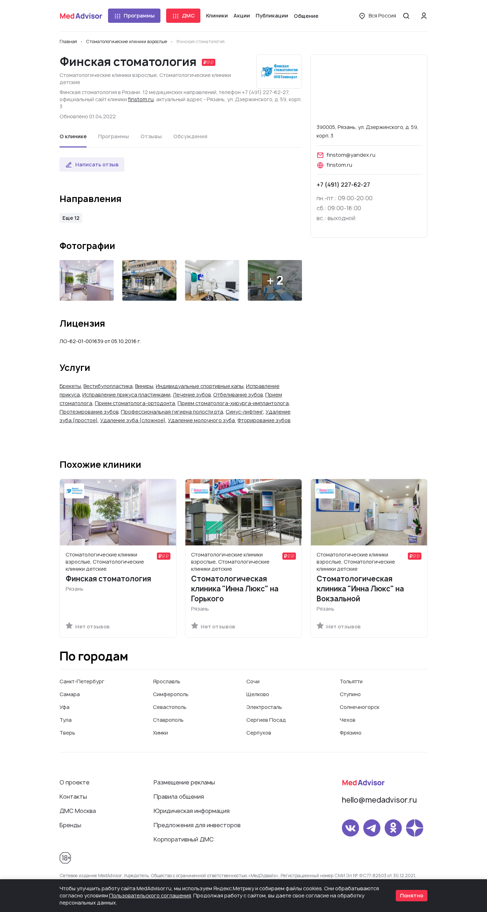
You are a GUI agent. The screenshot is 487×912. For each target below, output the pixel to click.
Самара (70, 694)
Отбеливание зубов (238, 394)
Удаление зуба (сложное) (132, 420)
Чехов (347, 719)
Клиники (217, 15)
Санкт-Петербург (82, 681)
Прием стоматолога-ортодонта (135, 403)
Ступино (350, 694)
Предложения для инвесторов (197, 825)
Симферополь (171, 694)
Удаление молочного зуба (201, 420)
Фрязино (351, 732)
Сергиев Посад (266, 719)
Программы (139, 15)
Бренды (70, 825)
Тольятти (351, 681)
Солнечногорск (359, 707)
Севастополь (169, 707)
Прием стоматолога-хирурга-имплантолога (233, 403)
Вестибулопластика (108, 386)
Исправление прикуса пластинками (126, 394)
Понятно (411, 895)
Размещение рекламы (184, 782)
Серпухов (258, 732)
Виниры (144, 386)
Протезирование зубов (89, 411)
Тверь (67, 732)
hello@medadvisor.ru (379, 800)
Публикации (272, 15)
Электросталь (264, 707)
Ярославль (166, 681)
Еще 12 (71, 217)
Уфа (65, 707)
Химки (160, 732)
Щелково (257, 694)
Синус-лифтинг (244, 411)
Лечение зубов (192, 394)
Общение (306, 15)
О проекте (74, 782)
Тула (66, 719)
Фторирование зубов (264, 420)
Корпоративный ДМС (184, 839)
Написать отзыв (97, 164)
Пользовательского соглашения (150, 895)
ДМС (188, 15)
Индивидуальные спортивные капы (200, 386)
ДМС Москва (78, 811)
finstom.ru (141, 99)
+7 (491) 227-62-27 (343, 184)
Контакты (73, 796)
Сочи (253, 681)
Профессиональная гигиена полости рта (172, 411)
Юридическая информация (192, 811)
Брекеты (70, 386)
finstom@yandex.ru (351, 154)
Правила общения (179, 796)
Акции (242, 15)
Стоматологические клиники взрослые (108, 75)
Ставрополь (168, 719)
